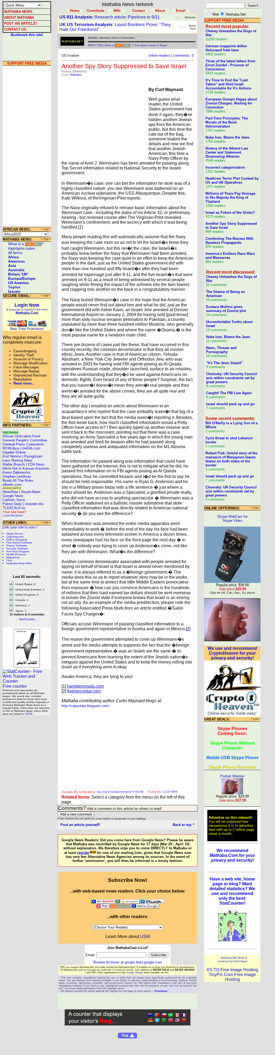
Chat (9, 560)
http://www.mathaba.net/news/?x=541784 (120, 792)
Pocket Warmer (232, 776)
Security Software (17, 548)
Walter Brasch (14, 464)
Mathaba (75, 74)
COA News (36, 464)
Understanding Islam (19, 563)
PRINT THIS (95, 45)
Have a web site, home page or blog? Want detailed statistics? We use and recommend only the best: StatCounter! (232, 891)
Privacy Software (16, 545)
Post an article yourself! (80, 825)
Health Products (16, 554)
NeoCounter (27, 619)
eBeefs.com (12, 485)
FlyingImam (33, 456)
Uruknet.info (34, 504)
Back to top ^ (184, 825)
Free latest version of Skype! (151, 45)
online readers (159, 55)
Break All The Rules (18, 480)
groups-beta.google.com (143, 962)
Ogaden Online (14, 452)
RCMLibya (11, 448)
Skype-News (31, 492)
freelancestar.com (84, 691)
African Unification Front (21, 436)
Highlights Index (21, 248)
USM (145, 936)
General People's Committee (25, 440)
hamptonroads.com (85, 686)
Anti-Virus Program (17, 551)
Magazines (13, 557)
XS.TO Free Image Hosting (232, 969)
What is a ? (26, 244)
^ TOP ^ (46, 229)
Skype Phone (14, 533)
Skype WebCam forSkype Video (232, 518)
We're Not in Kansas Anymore (26, 468)
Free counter (15, 686)
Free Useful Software (19, 542)
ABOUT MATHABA (19, 18)
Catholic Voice (14, 500)
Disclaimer (16, 515)
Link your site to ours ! (20, 527)
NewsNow (10, 492)
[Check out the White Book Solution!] (27, 667)
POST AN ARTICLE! (20, 23)
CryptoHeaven (15, 536)
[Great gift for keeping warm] (232, 639)
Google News (13, 496)
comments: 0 (183, 55)
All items (15, 253)
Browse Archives (106, 962)
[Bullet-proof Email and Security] (27, 421)
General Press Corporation (23, 444)
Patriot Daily (12, 504)
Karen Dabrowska (16, 472)
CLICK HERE (170, 792)
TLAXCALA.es (14, 508)
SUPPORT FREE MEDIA (27, 63)
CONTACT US (15, 29)
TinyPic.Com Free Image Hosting (232, 977)
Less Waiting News (17, 460)
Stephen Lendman (17, 476)
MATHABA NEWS (18, 12)
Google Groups (134, 972)
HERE (29, 713)
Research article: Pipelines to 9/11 (109, 17)
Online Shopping (16, 539)
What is (109, 45)
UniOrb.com (31, 448)
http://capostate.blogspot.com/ (85, 706)
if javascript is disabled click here (27, 309)
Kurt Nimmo (12, 456)
